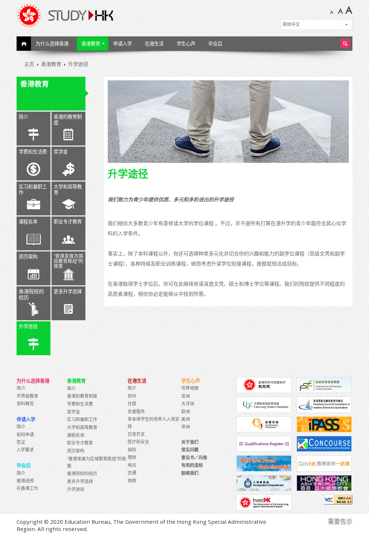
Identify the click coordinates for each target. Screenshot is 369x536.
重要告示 (340, 521)
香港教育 (90, 43)
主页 (24, 43)
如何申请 (25, 435)
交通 (132, 473)
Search (345, 43)
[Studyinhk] (97, 15)
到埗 (132, 396)
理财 (132, 457)
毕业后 (215, 43)
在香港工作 (27, 488)
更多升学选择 (68, 291)
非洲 (185, 427)
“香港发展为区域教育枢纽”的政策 (96, 462)
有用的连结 (192, 465)
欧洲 (185, 411)
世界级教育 (27, 396)
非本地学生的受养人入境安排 (153, 422)
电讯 (132, 465)
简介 (23, 116)
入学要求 (25, 450)
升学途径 (28, 326)
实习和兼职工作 (33, 189)
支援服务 (136, 411)
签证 (21, 442)
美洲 (185, 419)
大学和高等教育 (68, 189)
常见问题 (190, 450)
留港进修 (25, 481)
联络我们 (190, 473)
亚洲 (185, 396)
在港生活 (154, 43)
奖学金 (61, 151)
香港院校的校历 (31, 294)
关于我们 (190, 442)
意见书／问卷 (194, 458)
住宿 (132, 404)
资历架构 (28, 256)
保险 (132, 450)
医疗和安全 (138, 442)
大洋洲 (187, 404)
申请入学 (122, 43)
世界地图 (190, 388)
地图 (132, 481)
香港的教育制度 (68, 119)
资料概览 (25, 404)
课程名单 (28, 221)
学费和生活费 (33, 151)
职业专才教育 (68, 221)
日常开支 (136, 434)
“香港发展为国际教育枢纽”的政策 (68, 261)
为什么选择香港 (52, 43)
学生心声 (186, 43)
